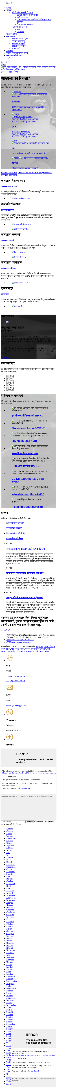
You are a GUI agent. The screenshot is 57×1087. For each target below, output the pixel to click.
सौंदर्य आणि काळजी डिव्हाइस (22, 12)
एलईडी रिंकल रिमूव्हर (41, 651)
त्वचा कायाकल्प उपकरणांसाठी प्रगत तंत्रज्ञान (26, 548)
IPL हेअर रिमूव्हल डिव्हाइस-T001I (27, 507)
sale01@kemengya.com (16, 705)
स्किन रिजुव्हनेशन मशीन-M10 (25, 453)
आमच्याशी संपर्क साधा (14, 55)
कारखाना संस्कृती (18, 43)
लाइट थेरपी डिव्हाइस (24, 651)
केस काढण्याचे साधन (25, 24)
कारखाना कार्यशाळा (19, 46)
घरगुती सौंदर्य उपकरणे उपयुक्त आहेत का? (24, 597)
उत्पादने (9, 10)
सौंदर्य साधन (5, 649)
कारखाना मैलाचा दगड (20, 39)
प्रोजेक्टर (20, 31)
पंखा (18, 29)
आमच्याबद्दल (10, 36)
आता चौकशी (5, 630)
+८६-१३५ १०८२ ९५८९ (15, 681)
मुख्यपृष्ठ (9, 8)
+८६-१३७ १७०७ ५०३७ (15, 676)
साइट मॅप (39, 646)
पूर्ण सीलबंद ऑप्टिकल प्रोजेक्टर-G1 (27, 415)
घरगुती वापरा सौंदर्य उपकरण (35, 649)
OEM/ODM (11, 34)
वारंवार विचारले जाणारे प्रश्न (17, 53)
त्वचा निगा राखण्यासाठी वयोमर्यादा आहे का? (25, 573)
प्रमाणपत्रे (16, 48)
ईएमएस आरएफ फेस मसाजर (27, 15)
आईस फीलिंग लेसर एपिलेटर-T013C (28, 494)
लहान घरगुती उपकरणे (20, 27)
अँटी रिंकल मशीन (17, 649)
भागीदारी (9, 50)
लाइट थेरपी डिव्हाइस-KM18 (25, 440)
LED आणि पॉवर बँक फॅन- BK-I (26, 466)
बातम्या (9, 58)
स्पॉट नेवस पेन (22, 17)
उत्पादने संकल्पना (18, 41)
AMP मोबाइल (49, 646)
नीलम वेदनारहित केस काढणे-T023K (28, 428)
